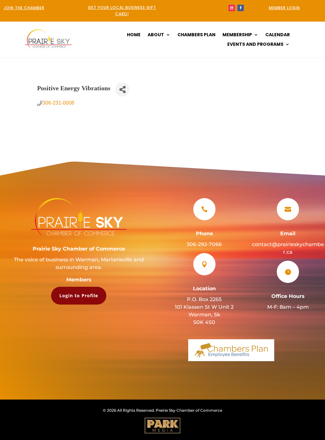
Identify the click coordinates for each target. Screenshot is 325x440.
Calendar (277, 35)
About (156, 35)
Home (134, 35)
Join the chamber (24, 7)
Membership (237, 35)
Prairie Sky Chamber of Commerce (79, 249)
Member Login (284, 7)
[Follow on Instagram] (232, 8)
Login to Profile (78, 295)
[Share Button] (122, 89)
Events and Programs (255, 44)
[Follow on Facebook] (240, 8)
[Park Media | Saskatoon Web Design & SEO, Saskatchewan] (162, 425)
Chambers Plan (196, 35)
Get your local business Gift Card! (122, 11)
